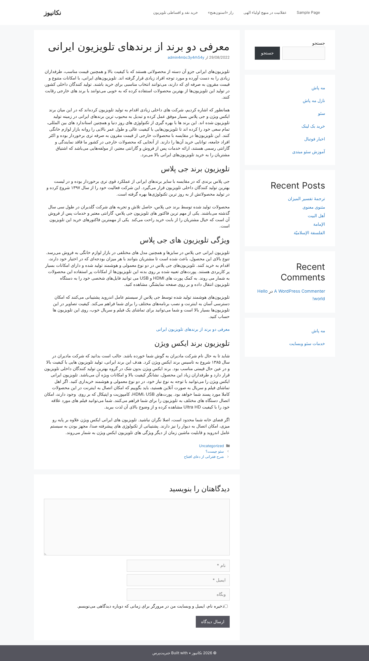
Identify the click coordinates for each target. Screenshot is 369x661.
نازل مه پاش (314, 100)
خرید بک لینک (313, 126)
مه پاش (318, 87)
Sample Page (308, 12)
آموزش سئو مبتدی (308, 151)
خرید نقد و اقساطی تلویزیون (175, 12)
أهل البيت (316, 215)
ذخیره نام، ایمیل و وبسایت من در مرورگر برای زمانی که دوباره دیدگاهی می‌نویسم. (150, 606)
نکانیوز (52, 12)
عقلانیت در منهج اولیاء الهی (265, 12)
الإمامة (319, 224)
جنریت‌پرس (161, 652)
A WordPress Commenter (299, 291)
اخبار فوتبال (314, 138)
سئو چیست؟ (215, 451)
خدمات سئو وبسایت (307, 343)
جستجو (318, 43)
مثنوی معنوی (313, 207)
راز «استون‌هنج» (220, 12)
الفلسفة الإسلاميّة (309, 232)
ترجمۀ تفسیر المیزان (306, 198)
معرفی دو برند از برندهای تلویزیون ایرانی (193, 329)
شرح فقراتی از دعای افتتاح (204, 456)
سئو (321, 113)
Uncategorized (211, 446)
